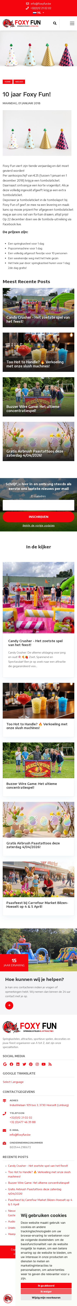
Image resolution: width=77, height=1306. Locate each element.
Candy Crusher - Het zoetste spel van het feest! (38, 1165)
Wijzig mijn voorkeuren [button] (46, 1297)
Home (8, 82)
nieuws (19, 82)
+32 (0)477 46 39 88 (23, 1122)
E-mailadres (38, 496)
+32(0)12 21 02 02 (21, 1117)
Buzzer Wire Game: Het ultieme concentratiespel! (38, 1182)
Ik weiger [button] (46, 1291)
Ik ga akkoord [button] (46, 1285)
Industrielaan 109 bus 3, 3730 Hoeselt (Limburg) (39, 1105)
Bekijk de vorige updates (39, 525)
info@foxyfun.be (20, 1134)
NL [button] (39, 12)
